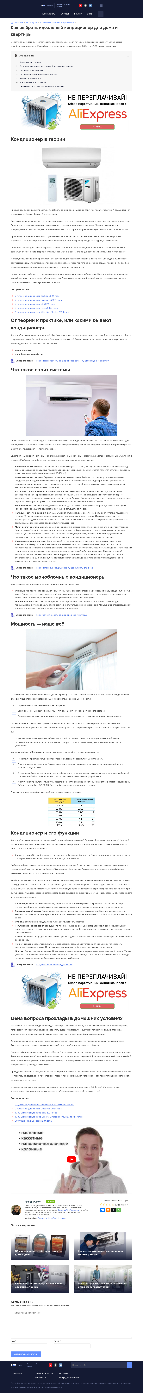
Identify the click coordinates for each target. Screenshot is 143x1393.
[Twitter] (113, 1210)
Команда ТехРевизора (68, 1210)
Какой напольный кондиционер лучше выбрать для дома (64, 567)
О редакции (16, 1373)
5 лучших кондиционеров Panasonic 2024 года (38, 300)
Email (57, 1341)
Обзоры (65, 13)
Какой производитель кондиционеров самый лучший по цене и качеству (72, 360)
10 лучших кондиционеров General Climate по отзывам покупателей (49, 1116)
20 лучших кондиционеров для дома (33, 1120)
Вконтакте (42, 1218)
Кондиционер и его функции (33, 82)
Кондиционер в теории (30, 62)
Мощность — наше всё (30, 78)
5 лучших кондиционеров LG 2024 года (35, 304)
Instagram (63, 1218)
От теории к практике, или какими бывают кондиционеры (46, 66)
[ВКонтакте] (102, 1210)
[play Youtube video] (71, 1159)
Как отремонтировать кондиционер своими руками (61, 615)
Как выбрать (48, 13)
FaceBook (53, 1218)
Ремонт (78, 13)
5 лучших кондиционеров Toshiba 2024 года (37, 296)
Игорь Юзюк (33, 1201)
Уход (89, 13)
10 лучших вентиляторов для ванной (54, 964)
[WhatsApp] (118, 1210)
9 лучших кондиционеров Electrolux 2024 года (38, 1108)
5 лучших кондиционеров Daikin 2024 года (36, 308)
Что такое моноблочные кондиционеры (38, 74)
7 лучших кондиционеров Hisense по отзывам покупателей (44, 1104)
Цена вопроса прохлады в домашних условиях (42, 86)
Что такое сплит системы (31, 70)
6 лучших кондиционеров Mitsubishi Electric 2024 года (42, 312)
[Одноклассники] (108, 1210)
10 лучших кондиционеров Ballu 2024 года (36, 1112)
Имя (13, 1341)
